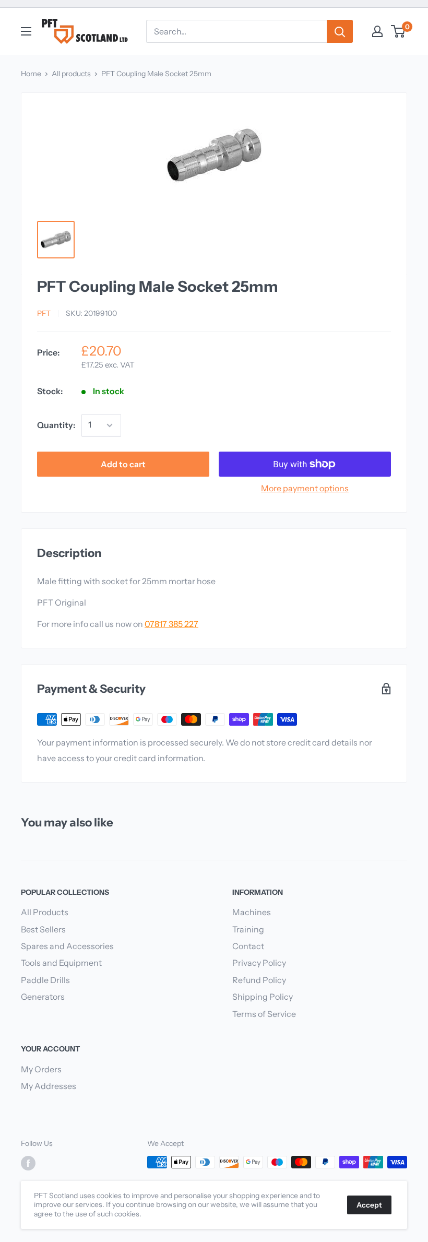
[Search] (340, 31)
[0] (398, 31)
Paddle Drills (45, 980)
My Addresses (48, 1086)
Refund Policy (259, 980)
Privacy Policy (259, 962)
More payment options (305, 488)
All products (71, 73)
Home (31, 73)
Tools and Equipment (61, 962)
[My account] (377, 31)
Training (248, 929)
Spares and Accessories (67, 946)
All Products (44, 912)
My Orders (41, 1069)
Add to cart (123, 464)
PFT (44, 313)
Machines (251, 912)
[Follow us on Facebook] (28, 1163)
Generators (43, 996)
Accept (369, 1205)
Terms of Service (264, 1014)
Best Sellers (43, 929)
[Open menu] (26, 31)
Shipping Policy (262, 996)
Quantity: (56, 425)
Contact (248, 946)
